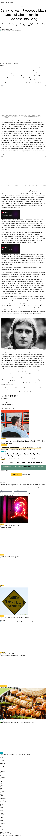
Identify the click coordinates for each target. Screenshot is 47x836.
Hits (1, 770)
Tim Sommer (4, 27)
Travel (1, 788)
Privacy (1, 828)
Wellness (4, 444)
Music (27, 6)
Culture (23, 6)
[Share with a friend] (3, 474)
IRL (0, 774)
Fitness (1, 795)
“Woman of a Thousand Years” (27, 256)
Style (3, 459)
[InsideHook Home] (7, 2)
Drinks (1, 785)
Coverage (2, 773)
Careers (1, 829)
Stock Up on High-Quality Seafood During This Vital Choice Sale (14, 721)
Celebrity (2, 652)
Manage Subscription (4, 832)
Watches (2, 791)
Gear (1, 789)
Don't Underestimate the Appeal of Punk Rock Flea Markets (13, 586)
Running (2, 800)
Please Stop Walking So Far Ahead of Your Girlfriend (11, 687)
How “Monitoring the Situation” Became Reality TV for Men (23, 441)
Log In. (29, 474)
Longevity (2, 797)
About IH (2, 820)
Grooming (2, 794)
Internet (4, 438)
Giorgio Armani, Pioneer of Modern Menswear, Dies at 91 (22, 462)
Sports (1, 813)
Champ (1, 775)
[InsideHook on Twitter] (9, 474)
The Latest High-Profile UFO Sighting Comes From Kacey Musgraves (14, 617)
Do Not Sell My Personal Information (8, 833)
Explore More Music (4, 618)
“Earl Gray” (24, 260)
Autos (1, 792)
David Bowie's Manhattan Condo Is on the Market (10, 525)
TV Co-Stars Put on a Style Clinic (7, 653)
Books (1, 804)
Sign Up (1, 492)
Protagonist (2, 777)
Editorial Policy (3, 822)
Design (3, 451)
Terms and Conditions (11, 493)
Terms (1, 826)
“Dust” (32, 254)
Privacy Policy (21, 493)
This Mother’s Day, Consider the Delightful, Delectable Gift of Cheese (15, 754)
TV (0, 811)
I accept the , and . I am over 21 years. (17, 493)
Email (14, 487)
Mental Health (3, 798)
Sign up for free (27, 466)
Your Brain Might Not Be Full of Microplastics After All (21, 447)
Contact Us (2, 823)
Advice (1, 803)
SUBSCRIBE (16, 474)
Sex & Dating (3, 801)
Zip (13, 490)
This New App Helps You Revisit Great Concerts (10, 556)
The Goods (2, 771)
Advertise (2, 825)
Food (1, 719)
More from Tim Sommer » (7, 404)
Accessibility (2, 831)
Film (1, 806)
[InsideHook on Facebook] (6, 474)
